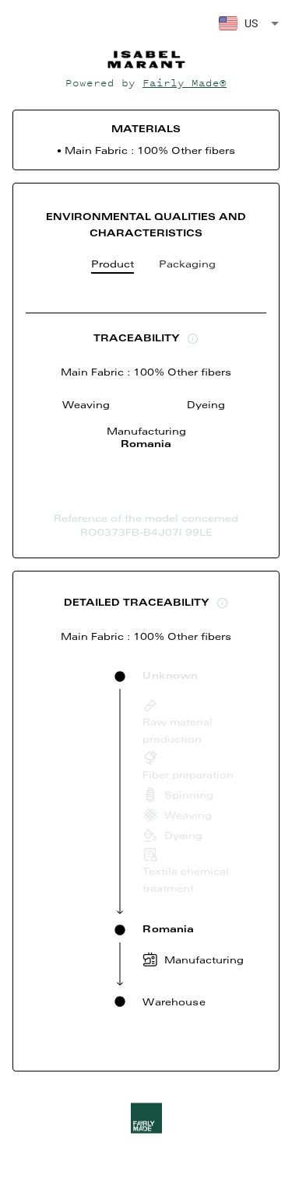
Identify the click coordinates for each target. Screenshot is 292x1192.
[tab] (112, 267)
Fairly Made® (184, 82)
